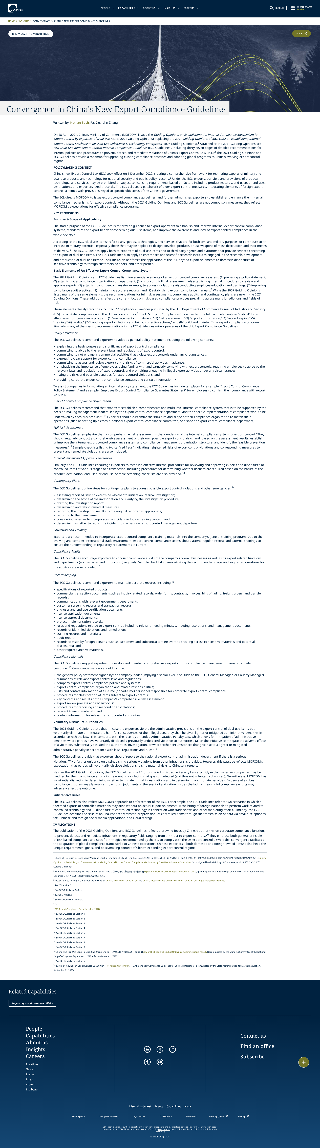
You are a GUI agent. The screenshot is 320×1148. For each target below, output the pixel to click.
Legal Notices (164, 1129)
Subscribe (252, 1056)
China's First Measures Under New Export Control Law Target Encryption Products (184, 880)
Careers (189, 8)
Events (30, 1074)
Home (11, 21)
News (29, 1069)
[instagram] (172, 1049)
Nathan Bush (79, 122)
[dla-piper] (16, 8)
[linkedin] (147, 1049)
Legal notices (139, 1116)
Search (279, 7)
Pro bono (31, 1089)
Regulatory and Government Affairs (32, 1003)
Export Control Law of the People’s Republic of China (170, 871)
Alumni (30, 1084)
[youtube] (160, 1062)
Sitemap (241, 1116)
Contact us (253, 1035)
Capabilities (126, 8)
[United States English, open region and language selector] (293, 8)
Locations (32, 1064)
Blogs (29, 1079)
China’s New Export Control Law (122, 880)
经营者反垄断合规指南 (118, 965)
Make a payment (216, 1116)
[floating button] (303, 1062)
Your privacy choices (108, 1116)
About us (149, 8)
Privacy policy (78, 1116)
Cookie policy (166, 1116)
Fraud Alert (191, 1116)
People (105, 8)
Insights (169, 8)
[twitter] (160, 1049)
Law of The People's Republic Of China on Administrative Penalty (175, 951)
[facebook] (147, 1062)
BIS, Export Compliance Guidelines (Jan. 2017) (77, 909)
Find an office (257, 1046)
